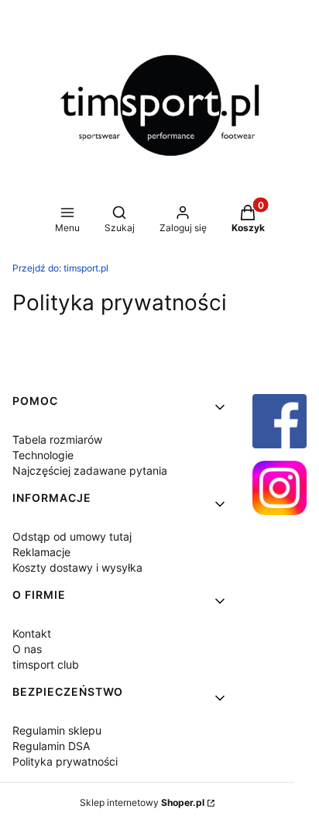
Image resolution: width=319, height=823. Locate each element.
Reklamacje (41, 551)
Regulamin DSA (51, 745)
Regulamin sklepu (56, 730)
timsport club (45, 664)
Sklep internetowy (142, 802)
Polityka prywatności (65, 761)
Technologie (43, 455)
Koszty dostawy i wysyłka (77, 567)
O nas (27, 648)
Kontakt (31, 633)
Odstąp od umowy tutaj (72, 536)
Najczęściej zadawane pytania (89, 470)
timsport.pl (60, 268)
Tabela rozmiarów (57, 439)
